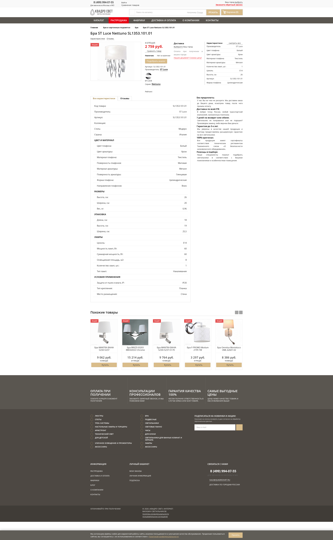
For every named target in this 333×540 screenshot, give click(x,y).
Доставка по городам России (224, 484)
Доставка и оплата (163, 20)
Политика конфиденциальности (155, 514)
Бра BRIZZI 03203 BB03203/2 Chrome (135, 348)
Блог (92, 485)
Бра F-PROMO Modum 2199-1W (198, 348)
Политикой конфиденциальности (164, 536)
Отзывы (110, 38)
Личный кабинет (139, 464)
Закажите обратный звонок (229, 5)
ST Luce (164, 69)
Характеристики (97, 38)
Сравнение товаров (130, 5)
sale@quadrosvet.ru (219, 480)
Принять (235, 535)
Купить (105, 364)
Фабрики (139, 20)
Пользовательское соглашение (155, 517)
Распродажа (119, 20)
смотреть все (234, 43)
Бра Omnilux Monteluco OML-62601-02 (229, 348)
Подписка (134, 480)
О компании (190, 20)
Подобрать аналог (156, 61)
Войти (124, 2)
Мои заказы (135, 471)
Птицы (200, 12)
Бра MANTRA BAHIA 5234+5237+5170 (166, 348)
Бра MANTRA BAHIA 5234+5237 (104, 348)
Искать (213, 12)
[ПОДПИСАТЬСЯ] (239, 427)
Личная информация (140, 475)
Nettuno (156, 84)
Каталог (99, 20)
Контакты (212, 20)
